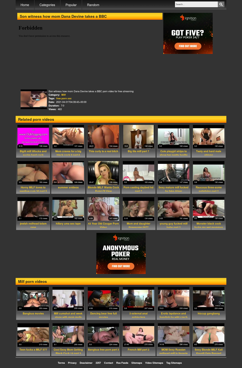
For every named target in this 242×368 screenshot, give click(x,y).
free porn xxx (63, 98)
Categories (47, 4)
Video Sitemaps (154, 363)
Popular (71, 4)
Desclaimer (86, 363)
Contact (108, 363)
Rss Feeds (122, 363)
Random (93, 4)
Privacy (72, 363)
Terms (61, 363)
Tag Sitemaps (174, 363)
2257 (98, 363)
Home (25, 4)
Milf (63, 94)
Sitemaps (136, 363)
